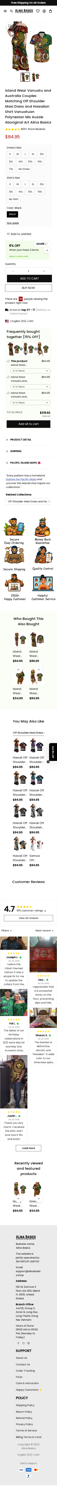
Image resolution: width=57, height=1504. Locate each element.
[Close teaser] (48, 761)
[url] (21, 479)
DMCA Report (28, 1463)
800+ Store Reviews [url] (33, 129)
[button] (53, 752)
